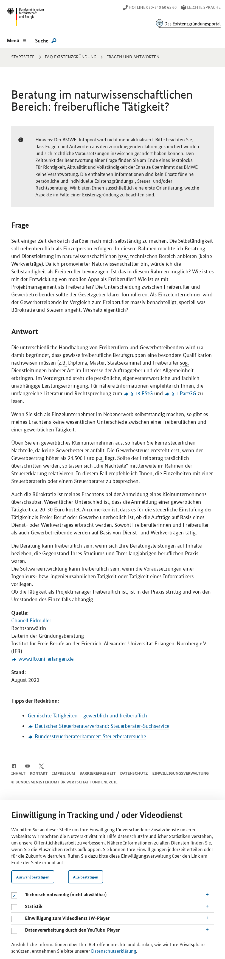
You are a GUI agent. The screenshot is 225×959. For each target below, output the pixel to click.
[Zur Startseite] (188, 23)
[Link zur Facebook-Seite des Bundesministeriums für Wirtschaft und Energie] (13, 766)
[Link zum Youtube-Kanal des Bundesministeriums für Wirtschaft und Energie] (27, 766)
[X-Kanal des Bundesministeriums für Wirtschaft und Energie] (41, 766)
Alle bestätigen (85, 877)
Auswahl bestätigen (32, 877)
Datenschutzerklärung (113, 950)
